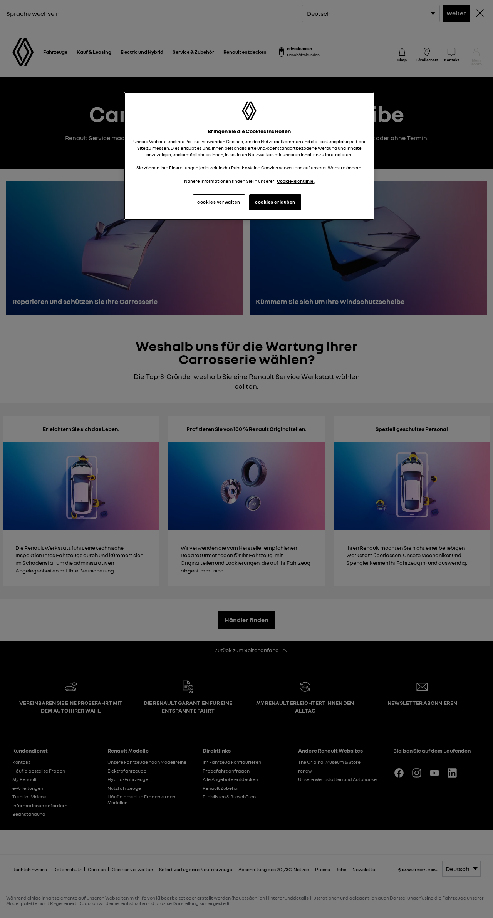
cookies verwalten (218, 202)
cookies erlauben (275, 202)
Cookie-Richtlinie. (296, 181)
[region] (249, 156)
